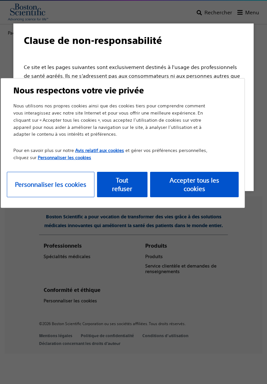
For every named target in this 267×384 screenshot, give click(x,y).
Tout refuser (122, 184)
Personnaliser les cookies (50, 184)
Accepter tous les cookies (194, 184)
